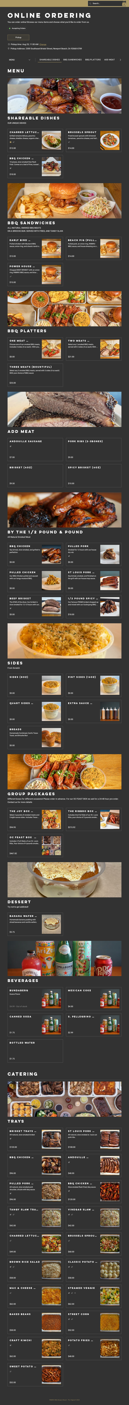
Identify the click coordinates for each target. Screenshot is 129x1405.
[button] (124, 3)
